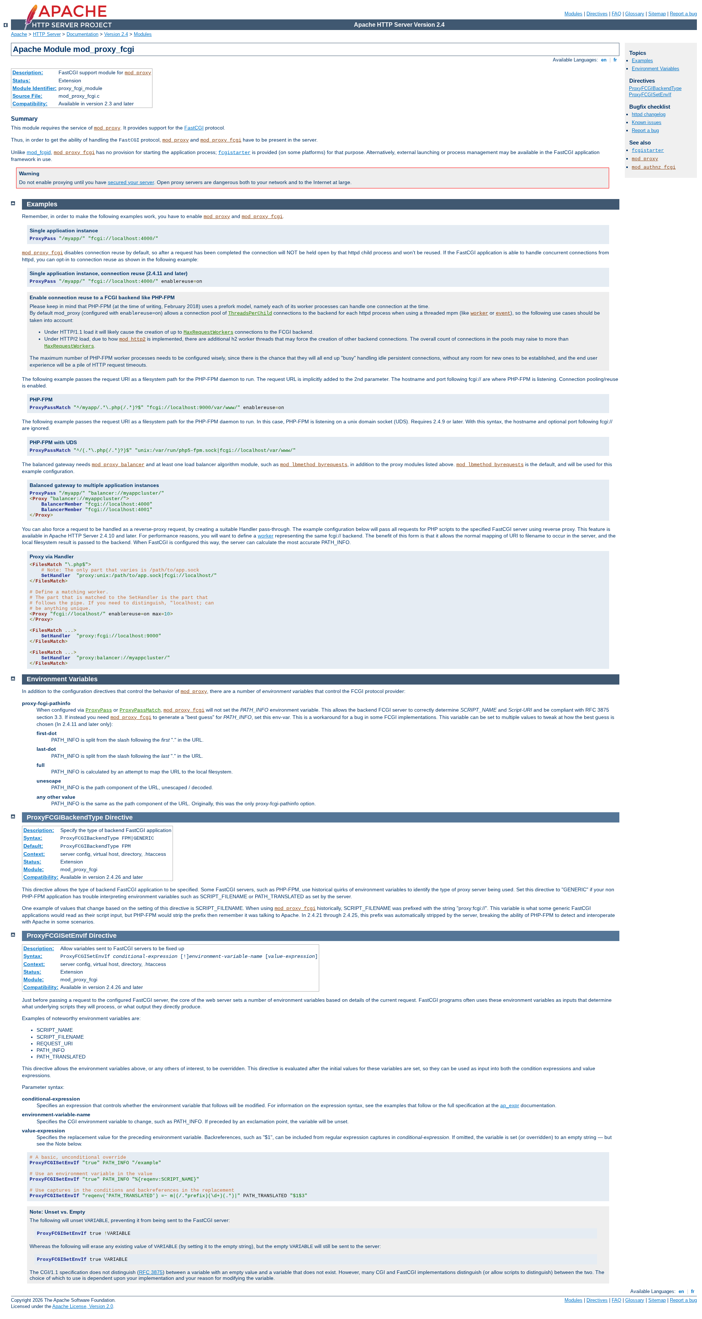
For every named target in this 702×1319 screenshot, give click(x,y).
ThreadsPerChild (250, 313)
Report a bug (683, 13)
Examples (642, 60)
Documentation (82, 34)
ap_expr (509, 1105)
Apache (19, 34)
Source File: (27, 96)
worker (479, 313)
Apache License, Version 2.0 (82, 1306)
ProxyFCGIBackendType (655, 88)
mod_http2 (132, 339)
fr (615, 60)
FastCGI (194, 128)
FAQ (616, 13)
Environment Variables (655, 68)
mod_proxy (138, 73)
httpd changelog (648, 114)
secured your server (131, 182)
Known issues (646, 122)
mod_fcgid (39, 152)
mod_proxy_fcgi (220, 140)
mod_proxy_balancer (118, 465)
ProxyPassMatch (140, 710)
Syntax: (32, 838)
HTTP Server (47, 34)
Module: (33, 869)
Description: (27, 72)
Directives (597, 13)
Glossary (634, 13)
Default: (33, 846)
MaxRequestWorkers (208, 332)
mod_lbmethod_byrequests (313, 465)
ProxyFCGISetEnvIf (650, 94)
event (503, 313)
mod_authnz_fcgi (654, 167)
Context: (34, 854)
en (604, 60)
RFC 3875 (151, 1272)
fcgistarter (234, 152)
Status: (21, 80)
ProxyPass (99, 710)
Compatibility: (30, 103)
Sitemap (657, 13)
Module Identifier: (34, 88)
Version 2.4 (116, 34)
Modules (573, 13)
